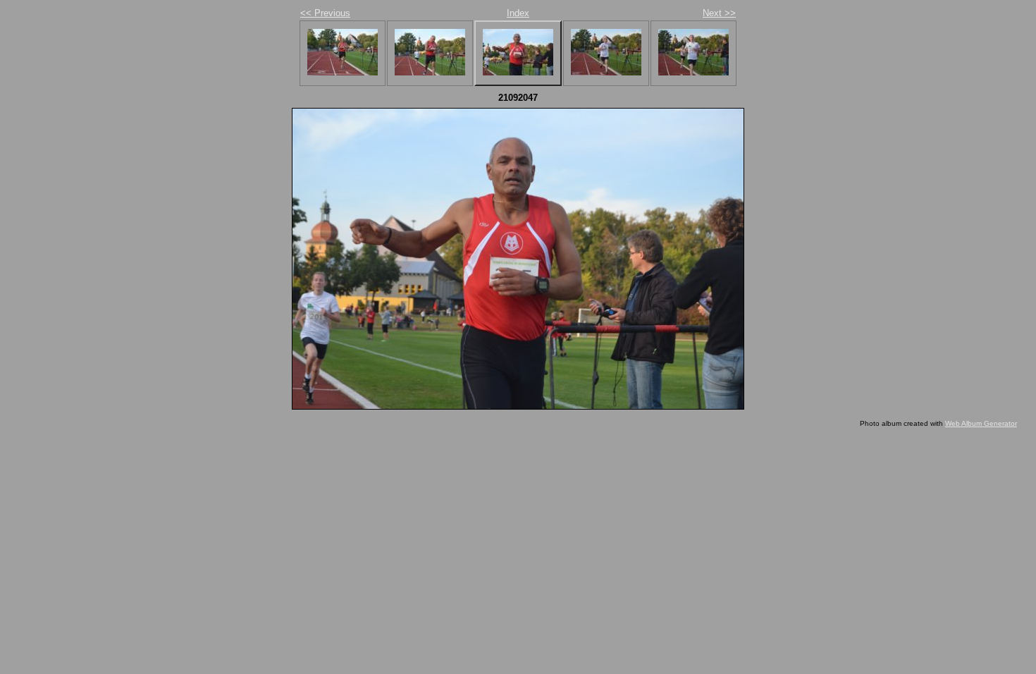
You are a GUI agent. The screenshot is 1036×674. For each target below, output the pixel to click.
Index (518, 13)
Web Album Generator (981, 423)
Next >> (719, 13)
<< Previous (325, 13)
